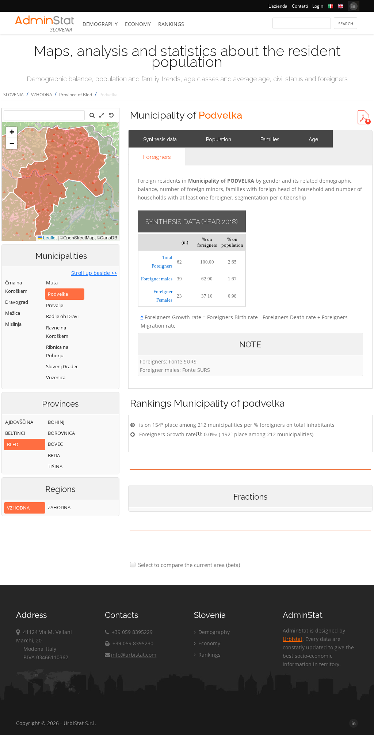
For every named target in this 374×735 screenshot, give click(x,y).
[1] (198, 433)
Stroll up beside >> (94, 272)
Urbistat (292, 638)
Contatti (300, 6)
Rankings (171, 23)
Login (317, 6)
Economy (138, 23)
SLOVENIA (13, 95)
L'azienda (277, 6)
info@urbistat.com (133, 654)
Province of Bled (75, 95)
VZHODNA (42, 95)
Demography (100, 23)
